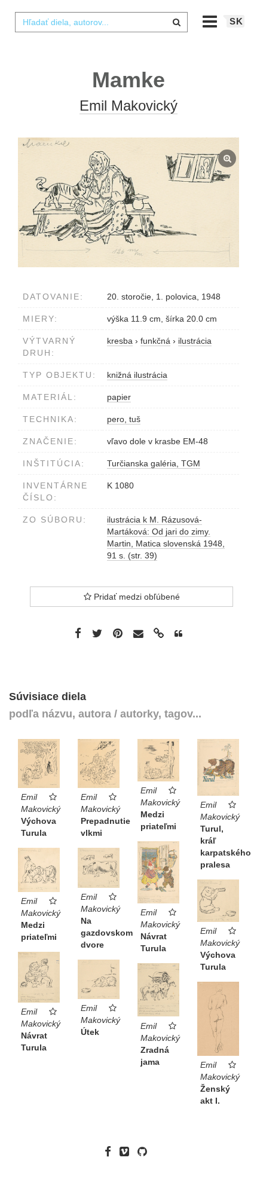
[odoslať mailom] (138, 634)
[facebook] (111, 1151)
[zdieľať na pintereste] (118, 633)
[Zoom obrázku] (128, 202)
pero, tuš (123, 419)
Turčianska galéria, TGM (153, 463)
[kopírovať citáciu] (178, 634)
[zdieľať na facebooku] (78, 633)
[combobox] (101, 22)
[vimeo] (127, 1151)
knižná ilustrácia (137, 375)
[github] (145, 1151)
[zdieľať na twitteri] (97, 633)
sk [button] (236, 21)
